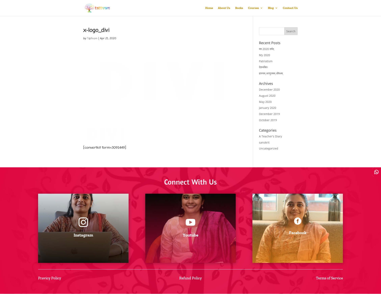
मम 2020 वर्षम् (266, 49)
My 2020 (264, 55)
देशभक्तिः (263, 67)
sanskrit (264, 142)
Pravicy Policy (49, 278)
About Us (224, 8)
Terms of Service (329, 278)
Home (209, 8)
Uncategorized (268, 148)
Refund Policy (190, 278)
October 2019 (268, 120)
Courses (253, 8)
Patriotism (265, 61)
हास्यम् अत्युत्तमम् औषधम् (271, 73)
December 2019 (269, 114)
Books (239, 8)
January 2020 (267, 108)
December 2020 (269, 89)
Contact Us (290, 8)
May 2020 (265, 102)
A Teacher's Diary (270, 136)
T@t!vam (92, 38)
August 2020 (267, 96)
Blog (271, 8)
